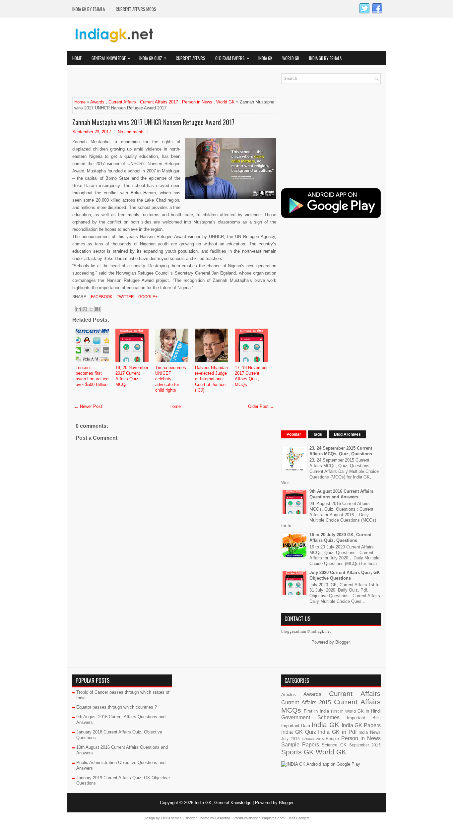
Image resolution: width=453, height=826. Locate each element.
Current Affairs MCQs (136, 9)
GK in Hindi (369, 711)
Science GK (334, 744)
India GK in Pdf (337, 732)
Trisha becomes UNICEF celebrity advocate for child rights (170, 379)
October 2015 (313, 739)
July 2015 (290, 738)
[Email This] (78, 309)
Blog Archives (347, 434)
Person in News (197, 101)
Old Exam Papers (232, 57)
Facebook (101, 296)
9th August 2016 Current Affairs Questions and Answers (341, 494)
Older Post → (261, 406)
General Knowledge (111, 57)
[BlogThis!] (85, 309)
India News (369, 732)
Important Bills (364, 717)
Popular (294, 434)
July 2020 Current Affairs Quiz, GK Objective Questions (344, 575)
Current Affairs (190, 58)
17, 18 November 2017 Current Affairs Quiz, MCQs (251, 376)
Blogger (342, 642)
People (332, 738)
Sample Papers (300, 744)
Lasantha (222, 818)
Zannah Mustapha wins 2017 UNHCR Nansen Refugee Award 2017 (153, 122)
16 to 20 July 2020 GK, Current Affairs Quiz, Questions (340, 537)
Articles (288, 694)
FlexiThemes (171, 818)
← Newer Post (88, 406)
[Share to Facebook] (97, 309)
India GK (265, 58)
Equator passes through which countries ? (116, 707)
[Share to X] (91, 309)
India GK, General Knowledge (223, 802)
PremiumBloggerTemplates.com (259, 818)
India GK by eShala (88, 9)
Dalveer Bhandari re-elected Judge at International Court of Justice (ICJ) (211, 379)
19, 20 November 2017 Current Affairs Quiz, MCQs (131, 376)
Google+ (147, 296)
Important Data (295, 725)
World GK (290, 58)
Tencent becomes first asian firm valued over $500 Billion (92, 376)
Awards (97, 101)
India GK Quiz (152, 57)
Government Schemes (310, 717)
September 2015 (365, 745)
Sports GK (297, 752)
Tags (317, 434)
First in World (343, 711)
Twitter (125, 296)
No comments (131, 131)
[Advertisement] (149, 83)
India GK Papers (361, 725)
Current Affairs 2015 (306, 702)
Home (77, 58)
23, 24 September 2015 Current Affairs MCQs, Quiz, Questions (340, 451)
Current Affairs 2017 (159, 101)
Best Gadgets (299, 818)
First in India (316, 711)
